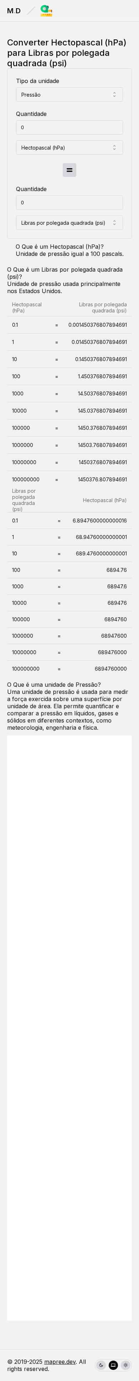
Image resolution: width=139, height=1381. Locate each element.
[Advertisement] (69, 1028)
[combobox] (69, 94)
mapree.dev (60, 1361)
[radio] (101, 1365)
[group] (113, 1365)
